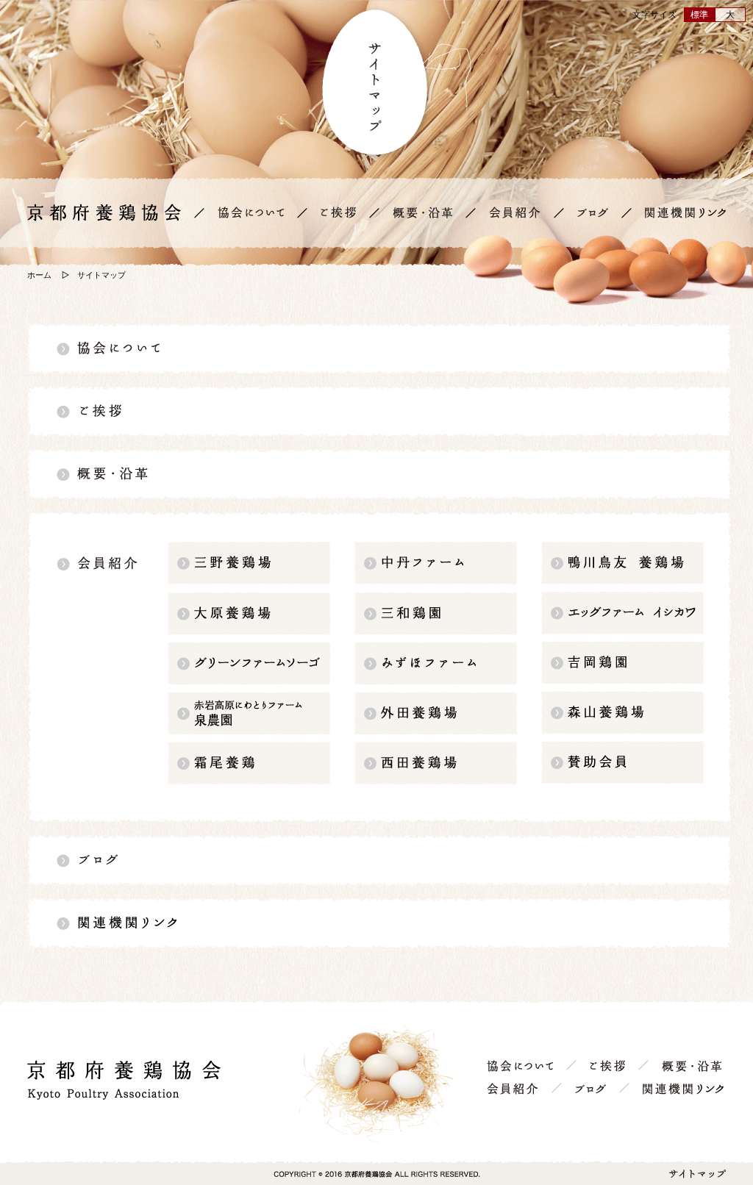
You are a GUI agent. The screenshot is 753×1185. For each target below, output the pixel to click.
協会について (251, 212)
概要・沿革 (422, 212)
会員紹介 (514, 212)
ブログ (592, 212)
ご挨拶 (338, 212)
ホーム (39, 275)
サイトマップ (697, 1174)
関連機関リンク (685, 212)
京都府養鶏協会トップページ (104, 212)
